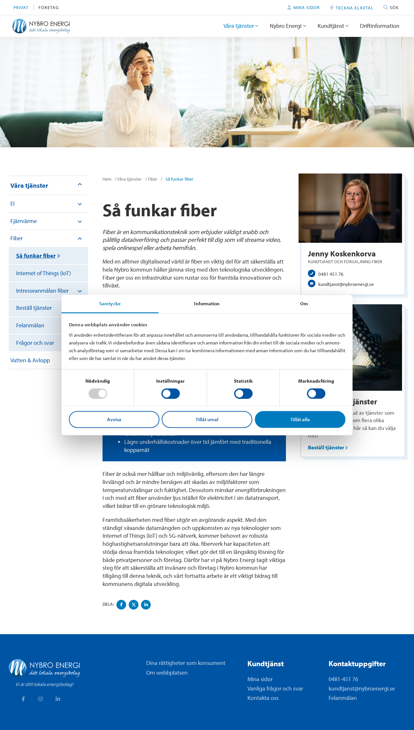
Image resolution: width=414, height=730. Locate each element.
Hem (107, 179)
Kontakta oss (262, 698)
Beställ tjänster (34, 307)
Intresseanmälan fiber (42, 290)
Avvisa (114, 419)
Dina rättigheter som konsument (185, 663)
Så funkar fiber (36, 255)
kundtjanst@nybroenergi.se (346, 284)
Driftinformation (379, 25)
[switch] (170, 393)
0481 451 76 (330, 274)
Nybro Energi (285, 25)
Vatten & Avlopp (30, 360)
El (12, 203)
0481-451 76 (343, 679)
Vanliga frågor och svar (275, 688)
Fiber (16, 238)
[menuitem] (21, 7)
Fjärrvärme (23, 221)
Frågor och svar (35, 342)
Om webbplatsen (167, 672)
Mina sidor (260, 679)
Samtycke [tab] (110, 303)
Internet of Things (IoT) (43, 273)
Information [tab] (207, 303)
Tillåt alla (300, 419)
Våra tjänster (238, 25)
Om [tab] (304, 303)
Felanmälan (30, 325)
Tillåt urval (207, 419)
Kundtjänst (331, 25)
